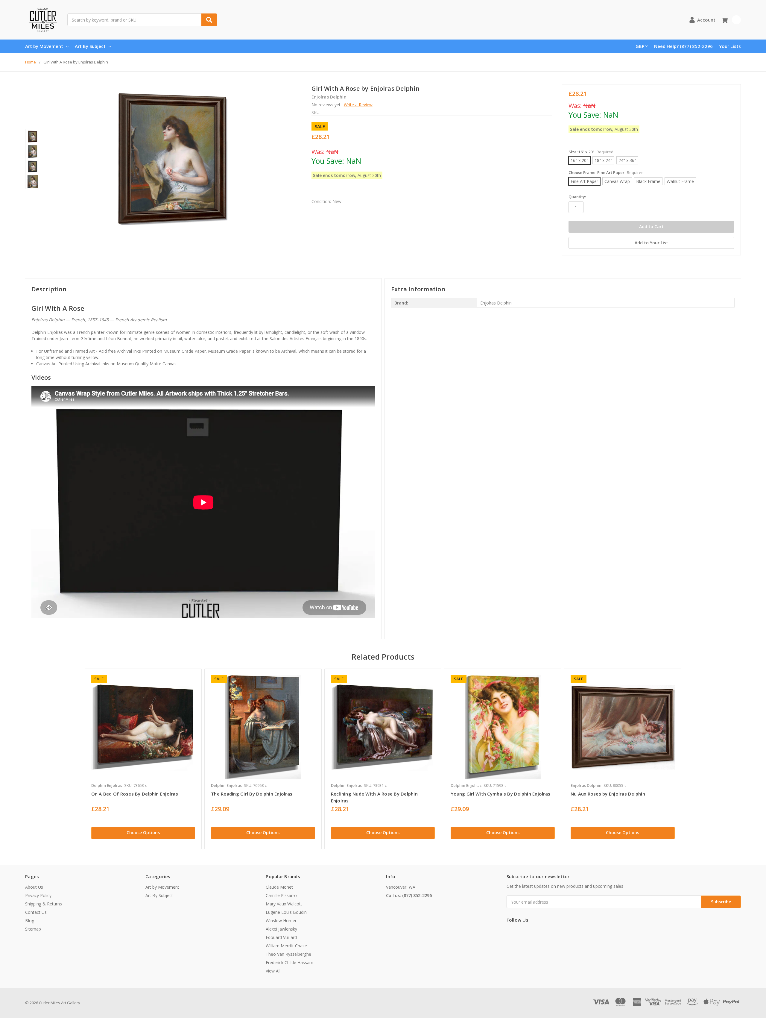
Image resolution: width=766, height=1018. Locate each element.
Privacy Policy (38, 895)
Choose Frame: (606, 172)
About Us (34, 887)
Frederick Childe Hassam (289, 962)
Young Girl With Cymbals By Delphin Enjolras (500, 794)
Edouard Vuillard (281, 937)
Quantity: (577, 196)
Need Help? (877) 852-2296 (683, 46)
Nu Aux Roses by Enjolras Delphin (608, 794)
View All (273, 971)
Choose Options (143, 832)
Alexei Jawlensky (281, 929)
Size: (591, 151)
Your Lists (730, 46)
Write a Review (358, 104)
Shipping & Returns (43, 904)
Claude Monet (279, 887)
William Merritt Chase (286, 946)
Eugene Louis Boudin (286, 912)
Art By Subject (90, 46)
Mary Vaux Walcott (284, 904)
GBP (640, 46)
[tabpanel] (143, 759)
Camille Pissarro (281, 895)
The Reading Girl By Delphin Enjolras (251, 794)
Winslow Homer (281, 920)
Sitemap (33, 929)
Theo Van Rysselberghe (288, 954)
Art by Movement (44, 46)
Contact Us (36, 912)
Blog (29, 920)
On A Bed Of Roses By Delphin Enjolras (134, 794)
